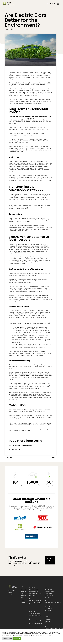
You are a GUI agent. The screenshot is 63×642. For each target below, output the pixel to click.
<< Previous (8, 458)
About (22, 598)
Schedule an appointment (51, 560)
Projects (23, 591)
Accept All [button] (17, 638)
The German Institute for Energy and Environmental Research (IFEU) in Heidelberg (30, 117)
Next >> (54, 458)
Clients (23, 593)
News (22, 600)
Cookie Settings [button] (7, 638)
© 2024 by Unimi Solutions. (11, 593)
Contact (23, 602)
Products (23, 589)
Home (22, 587)
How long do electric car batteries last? (20, 445)
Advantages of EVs (14, 449)
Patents (23, 595)
